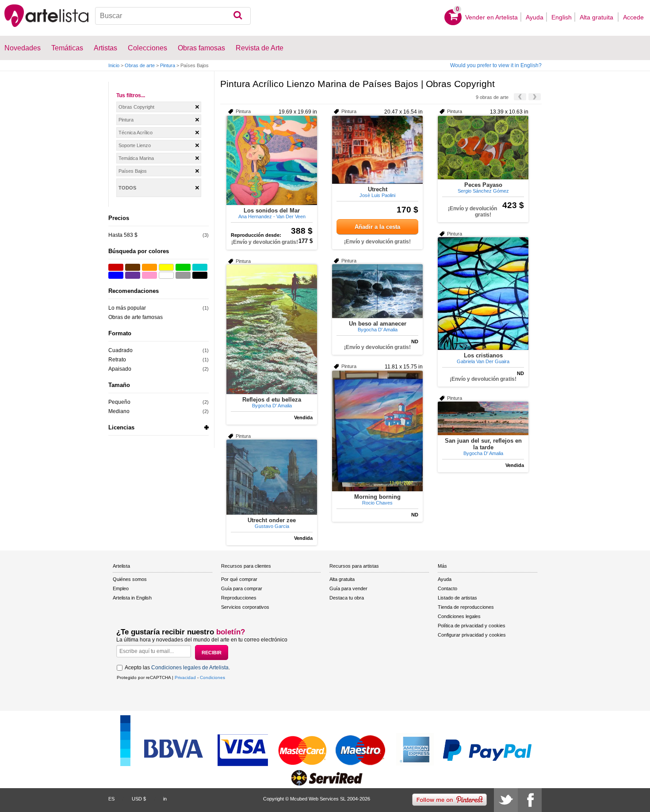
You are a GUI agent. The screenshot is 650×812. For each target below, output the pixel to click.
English (561, 17)
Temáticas (67, 48)
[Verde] (183, 267)
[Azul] (115, 275)
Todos (127, 187)
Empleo (121, 588)
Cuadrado (120, 350)
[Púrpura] (132, 275)
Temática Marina (136, 158)
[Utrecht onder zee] (271, 477)
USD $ (139, 798)
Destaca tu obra (346, 597)
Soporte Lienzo (135, 145)
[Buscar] (238, 16)
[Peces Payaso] (483, 147)
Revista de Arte (259, 48)
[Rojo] (115, 267)
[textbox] (173, 16)
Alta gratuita (597, 17)
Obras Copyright (136, 107)
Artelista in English (132, 597)
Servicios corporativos (245, 607)
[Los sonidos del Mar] (271, 160)
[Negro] (199, 275)
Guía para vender (348, 588)
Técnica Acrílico (136, 132)
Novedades (22, 48)
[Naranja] (149, 267)
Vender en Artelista (491, 17)
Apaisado (119, 369)
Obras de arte (140, 65)
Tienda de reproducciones (466, 607)
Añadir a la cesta (377, 227)
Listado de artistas (457, 597)
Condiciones (212, 677)
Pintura (167, 65)
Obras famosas (201, 48)
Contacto (447, 588)
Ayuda (534, 17)
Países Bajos (133, 171)
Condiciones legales (459, 616)
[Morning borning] (377, 431)
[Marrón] (132, 267)
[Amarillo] (166, 267)
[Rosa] (149, 275)
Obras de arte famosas (135, 317)
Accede (633, 17)
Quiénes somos (130, 579)
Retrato (117, 360)
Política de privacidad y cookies (471, 625)
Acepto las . (177, 667)
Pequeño (119, 402)
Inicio (113, 65)
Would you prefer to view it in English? (496, 65)
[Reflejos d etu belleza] (271, 329)
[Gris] (183, 275)
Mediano (119, 411)
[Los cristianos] (483, 293)
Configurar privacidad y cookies (472, 634)
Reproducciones (238, 597)
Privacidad (185, 677)
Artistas (105, 48)
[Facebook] (530, 800)
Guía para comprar (241, 588)
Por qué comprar (239, 579)
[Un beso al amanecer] (377, 291)
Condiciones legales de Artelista (190, 667)
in (165, 798)
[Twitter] (506, 800)
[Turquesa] (199, 267)
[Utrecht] (377, 150)
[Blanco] (166, 275)
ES (111, 798)
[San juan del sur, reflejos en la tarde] (483, 418)
